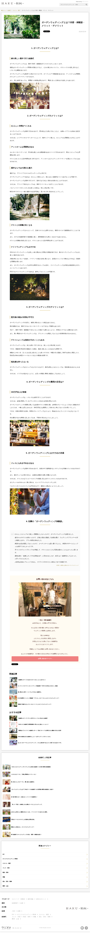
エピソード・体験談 (18, 899)
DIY (4, 854)
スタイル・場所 (7, 863)
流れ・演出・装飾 (7, 881)
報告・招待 (5, 872)
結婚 (3, 911)
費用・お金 (5, 886)
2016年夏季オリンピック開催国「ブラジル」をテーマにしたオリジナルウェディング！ (38, 698)
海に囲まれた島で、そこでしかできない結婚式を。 (30, 692)
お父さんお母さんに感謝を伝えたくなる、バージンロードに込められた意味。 (29, 812)
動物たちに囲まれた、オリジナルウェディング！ (22, 827)
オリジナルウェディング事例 (10, 858)
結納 (21, 903)
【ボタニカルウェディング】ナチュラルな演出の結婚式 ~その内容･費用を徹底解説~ (31, 766)
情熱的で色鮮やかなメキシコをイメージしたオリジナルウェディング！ (35, 704)
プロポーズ (5, 899)
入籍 (13, 911)
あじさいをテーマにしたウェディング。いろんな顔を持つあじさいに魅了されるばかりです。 (40, 742)
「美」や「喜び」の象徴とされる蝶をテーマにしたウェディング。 (27, 804)
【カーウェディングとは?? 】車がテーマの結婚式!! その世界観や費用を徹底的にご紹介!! (32, 789)
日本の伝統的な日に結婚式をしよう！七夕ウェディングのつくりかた (34, 736)
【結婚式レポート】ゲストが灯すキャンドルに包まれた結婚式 (32, 718)
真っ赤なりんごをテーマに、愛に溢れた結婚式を (22, 782)
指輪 (4, 877)
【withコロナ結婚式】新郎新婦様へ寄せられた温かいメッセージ (33, 724)
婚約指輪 (30, 899)
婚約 (3, 903)
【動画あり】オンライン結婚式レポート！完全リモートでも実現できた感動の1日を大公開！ (40, 730)
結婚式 (4, 916)
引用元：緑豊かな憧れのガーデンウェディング (67, 565)
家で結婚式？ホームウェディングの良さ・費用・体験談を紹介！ (26, 834)
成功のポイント (41, 899)
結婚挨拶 (15, 903)
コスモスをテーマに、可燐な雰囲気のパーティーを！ (23, 774)
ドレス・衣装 (6, 868)
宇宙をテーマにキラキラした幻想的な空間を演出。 (23, 819)
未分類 (4, 907)
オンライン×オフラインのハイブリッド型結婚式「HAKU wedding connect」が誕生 (38, 686)
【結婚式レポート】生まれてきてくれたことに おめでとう (32, 679)
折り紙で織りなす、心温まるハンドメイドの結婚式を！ (24, 797)
